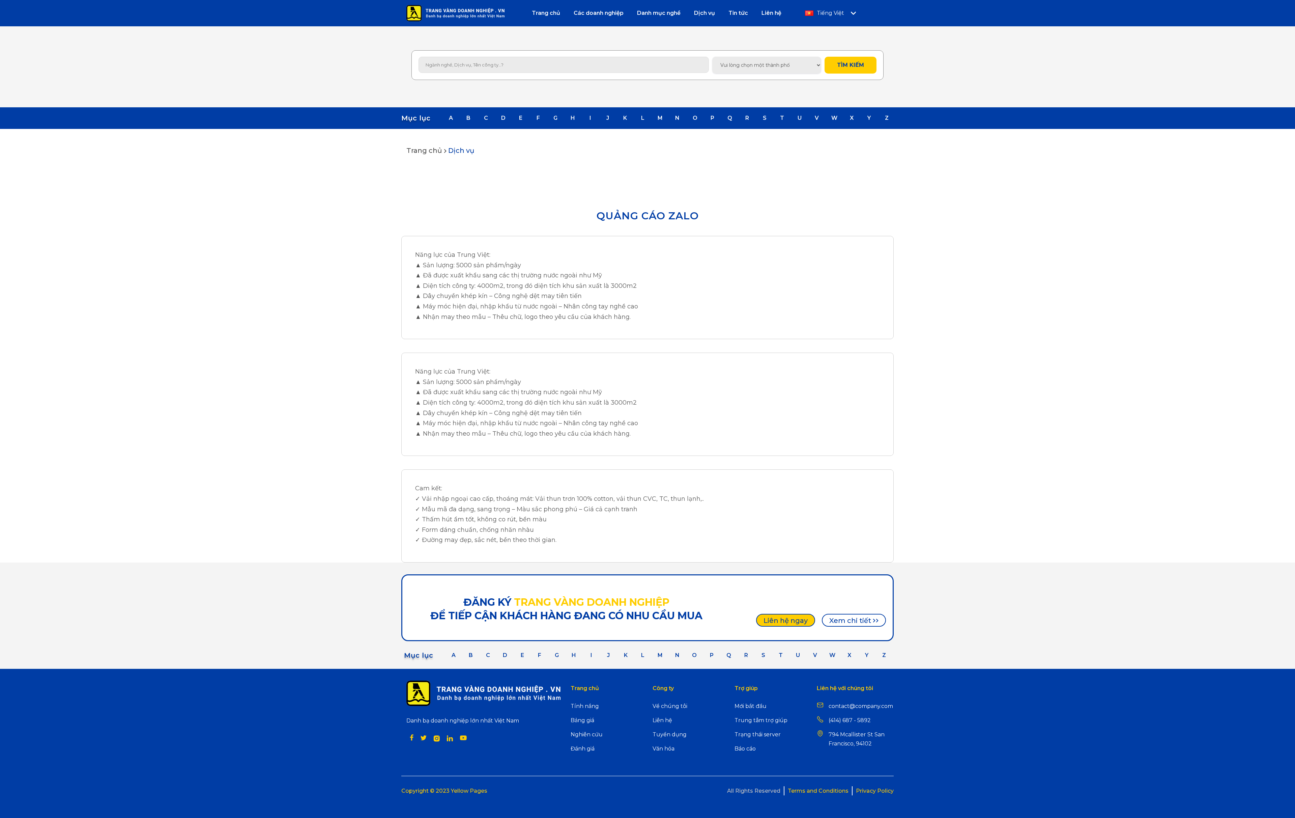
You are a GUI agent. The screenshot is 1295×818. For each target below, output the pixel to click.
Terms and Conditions (818, 791)
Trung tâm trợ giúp (761, 720)
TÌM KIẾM (850, 65)
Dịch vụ (461, 150)
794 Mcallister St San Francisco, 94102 (857, 739)
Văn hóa (663, 748)
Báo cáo (745, 748)
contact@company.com (861, 706)
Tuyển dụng (670, 734)
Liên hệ (662, 720)
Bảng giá (582, 720)
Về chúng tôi (670, 706)
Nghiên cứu (587, 734)
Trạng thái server (758, 734)
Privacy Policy (875, 791)
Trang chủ (424, 150)
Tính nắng (585, 706)
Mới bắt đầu (751, 706)
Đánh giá (583, 748)
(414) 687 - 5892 (850, 720)
